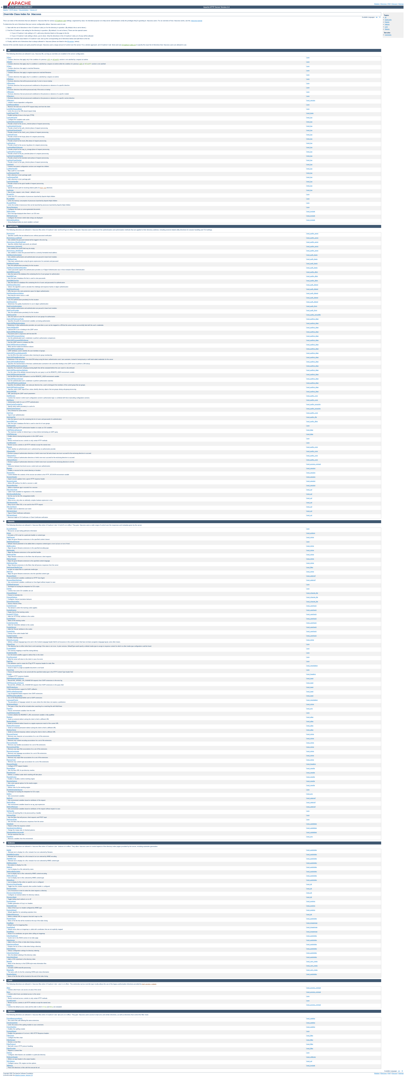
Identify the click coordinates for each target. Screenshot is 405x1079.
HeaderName (11, 918)
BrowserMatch (11, 576)
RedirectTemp (11, 730)
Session (9, 468)
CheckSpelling (11, 1027)
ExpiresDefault (11, 910)
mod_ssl (309, 489)
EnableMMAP (11, 648)
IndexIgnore (11, 940)
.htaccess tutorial (196, 21)
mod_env (309, 708)
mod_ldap (309, 430)
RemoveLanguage (13, 751)
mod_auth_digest (312, 285)
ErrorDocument (12, 657)
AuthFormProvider (13, 310)
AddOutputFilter (12, 563)
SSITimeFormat (12, 216)
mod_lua (309, 117)
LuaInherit (10, 164)
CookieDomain (12, 606)
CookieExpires (11, 610)
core (307, 57)
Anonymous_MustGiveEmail (16, 242)
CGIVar (9, 588)
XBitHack (10, 1065)
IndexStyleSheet (12, 957)
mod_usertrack (311, 606)
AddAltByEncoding (13, 854)
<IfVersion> (10, 100)
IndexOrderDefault (13, 953)
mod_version (310, 100)
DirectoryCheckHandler (14, 884)
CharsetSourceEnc (13, 601)
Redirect (9, 717)
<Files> (9, 66)
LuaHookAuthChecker (14, 126)
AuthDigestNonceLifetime (15, 293)
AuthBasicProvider (13, 263)
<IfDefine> (10, 79)
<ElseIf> (55, 59)
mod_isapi (309, 678)
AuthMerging (11, 396)
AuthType (10, 413)
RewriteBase (11, 768)
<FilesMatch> (11, 70)
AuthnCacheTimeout (13, 408)
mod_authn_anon (312, 233)
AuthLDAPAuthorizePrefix (15, 319)
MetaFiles (10, 965)
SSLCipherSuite (12, 489)
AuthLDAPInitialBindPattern (16, 361)
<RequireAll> (11, 451)
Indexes (387, 24)
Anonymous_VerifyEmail (15, 250)
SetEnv (9, 794)
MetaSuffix (10, 970)
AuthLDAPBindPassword (15, 332)
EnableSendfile (12, 653)
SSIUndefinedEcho (13, 220)
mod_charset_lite (312, 593)
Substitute (10, 824)
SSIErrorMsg (11, 211)
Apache (5, 10)
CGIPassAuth (11, 425)
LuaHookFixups (12, 134)
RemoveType (11, 760)
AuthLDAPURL (12, 391)
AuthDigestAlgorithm (13, 285)
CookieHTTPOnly (12, 614)
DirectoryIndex (11, 888)
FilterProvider (11, 1048)
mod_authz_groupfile (313, 315)
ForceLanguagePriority (14, 665)
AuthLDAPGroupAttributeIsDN (17, 353)
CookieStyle (11, 631)
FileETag (10, 661)
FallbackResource (13, 914)
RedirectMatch (11, 721)
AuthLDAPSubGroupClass (15, 387)
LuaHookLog (11, 143)
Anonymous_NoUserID (14, 246)
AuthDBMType (11, 276)
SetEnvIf (9, 798)
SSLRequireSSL (12, 502)
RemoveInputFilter (13, 747)
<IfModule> (10, 92)
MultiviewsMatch (12, 704)
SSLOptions (11, 1061)
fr (380, 17)
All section (70, 41)
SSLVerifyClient (12, 511)
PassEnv (10, 708)
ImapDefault (11, 927)
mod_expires (310, 901)
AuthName (10, 400)
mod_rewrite (310, 768)
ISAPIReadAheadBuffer (14, 696)
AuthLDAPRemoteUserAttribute (17, 370)
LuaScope (10, 190)
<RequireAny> (11, 455)
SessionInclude (12, 481)
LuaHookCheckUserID (14, 130)
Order (9, 1005)
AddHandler (11, 550)
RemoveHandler (12, 743)
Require (9, 447)
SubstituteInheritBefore (14, 828)
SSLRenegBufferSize (14, 494)
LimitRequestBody (13, 104)
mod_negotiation (312, 665)
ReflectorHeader (12, 1057)
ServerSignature (12, 207)
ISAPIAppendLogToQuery (15, 683)
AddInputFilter (11, 554)
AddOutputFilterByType (14, 567)
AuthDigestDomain (13, 289)
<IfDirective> (11, 83)
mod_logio (309, 113)
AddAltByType (11, 858)
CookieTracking (12, 636)
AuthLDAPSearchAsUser (15, 379)
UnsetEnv (10, 836)
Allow (8, 988)
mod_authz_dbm (312, 272)
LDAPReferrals (12, 434)
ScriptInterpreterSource (14, 789)
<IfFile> (9, 87)
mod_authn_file (311, 417)
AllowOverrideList (129, 45)
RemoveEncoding (13, 738)
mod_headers (311, 674)
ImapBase (10, 923)
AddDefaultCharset (13, 541)
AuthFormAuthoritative (14, 306)
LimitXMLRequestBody (14, 109)
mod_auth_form (311, 306)
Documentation (23, 10)
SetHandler (10, 811)
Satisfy (9, 464)
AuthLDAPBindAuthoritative (16, 323)
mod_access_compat (313, 464)
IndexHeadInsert (12, 936)
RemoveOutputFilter (13, 755)
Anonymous (11, 233)
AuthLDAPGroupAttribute (15, 349)
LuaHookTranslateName (15, 156)
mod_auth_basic (312, 255)
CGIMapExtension (13, 584)
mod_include (310, 211)
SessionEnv (11, 472)
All (385, 17)
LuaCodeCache (12, 117)
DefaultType (11, 644)
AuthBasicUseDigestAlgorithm (17, 267)
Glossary (394, 4)
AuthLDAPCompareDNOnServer (17, 340)
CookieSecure (11, 627)
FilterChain (10, 1035)
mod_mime (310, 537)
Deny (8, 992)
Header (9, 674)
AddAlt (9, 850)
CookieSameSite (12, 623)
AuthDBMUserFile (13, 280)
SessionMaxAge (12, 485)
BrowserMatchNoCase (14, 580)
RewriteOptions (12, 781)
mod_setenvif (310, 576)
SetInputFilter (11, 815)
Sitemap (401, 4)
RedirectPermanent (13, 725)
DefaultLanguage (12, 640)
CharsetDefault (12, 593)
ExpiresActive (11, 901)
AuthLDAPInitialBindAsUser (16, 357)
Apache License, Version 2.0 (24, 1075)
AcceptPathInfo (12, 529)
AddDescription (12, 863)
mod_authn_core (312, 400)
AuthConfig (388, 20)
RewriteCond (11, 772)
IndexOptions (11, 949)
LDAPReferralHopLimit (14, 430)
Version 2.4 (33, 10)
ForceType (10, 670)
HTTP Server (13, 10)
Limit (386, 27)
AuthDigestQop (12, 302)
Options (387, 29)
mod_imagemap (311, 923)
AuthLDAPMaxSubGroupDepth (17, 366)
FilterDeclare (11, 1040)
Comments (388, 35)
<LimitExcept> (11, 443)
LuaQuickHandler (12, 181)
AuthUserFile (11, 417)
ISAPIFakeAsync (12, 687)
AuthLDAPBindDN (13, 327)
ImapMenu (10, 931)
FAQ (389, 4)
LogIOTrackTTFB (12, 113)
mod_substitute (311, 824)
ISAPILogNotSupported (14, 691)
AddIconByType (12, 876)
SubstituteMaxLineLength (15, 832)
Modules (376, 4)
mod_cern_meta (311, 961)
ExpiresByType (12, 906)
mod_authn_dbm (312, 276)
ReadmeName (11, 974)
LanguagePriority (12, 700)
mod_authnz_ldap (312, 319)
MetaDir (9, 961)
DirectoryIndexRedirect (14, 893)
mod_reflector (311, 1057)
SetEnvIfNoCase (12, 807)
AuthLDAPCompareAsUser (16, 336)
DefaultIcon (10, 880)
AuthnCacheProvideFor (14, 404)
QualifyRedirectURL (13, 713)
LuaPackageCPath (13, 173)
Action (9, 533)
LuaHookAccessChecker (15, 122)
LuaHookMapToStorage (15, 147)
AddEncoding (11, 546)
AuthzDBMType (12, 421)
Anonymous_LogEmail (14, 238)
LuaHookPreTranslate (14, 151)
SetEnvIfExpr (11, 802)
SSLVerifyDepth (12, 515)
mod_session (310, 468)
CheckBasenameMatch (14, 1018)
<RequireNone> (12, 460)
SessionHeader (12, 477)
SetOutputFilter (12, 819)
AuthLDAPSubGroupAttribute (16, 383)
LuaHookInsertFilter (13, 139)
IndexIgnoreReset (13, 944)
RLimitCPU (10, 194)
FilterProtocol (11, 1044)
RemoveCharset (12, 734)
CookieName (11, 618)
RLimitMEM (10, 199)
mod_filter (309, 567)
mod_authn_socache (313, 404)
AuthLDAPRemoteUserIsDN (16, 374)
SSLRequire (11, 498)
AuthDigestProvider (13, 297)
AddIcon (9, 867)
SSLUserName (12, 507)
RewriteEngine (11, 777)
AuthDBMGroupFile (13, 272)
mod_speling (310, 1018)
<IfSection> (10, 96)
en (376, 17)
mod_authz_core (312, 396)
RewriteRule (11, 785)
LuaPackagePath (12, 177)
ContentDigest (11, 1031)
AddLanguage (11, 559)
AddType (10, 571)
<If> (48, 59)
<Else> (9, 57)
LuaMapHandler (12, 168)
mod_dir (309, 884)
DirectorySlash (11, 897)
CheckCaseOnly (12, 1023)
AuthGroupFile (11, 315)
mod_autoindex (311, 850)
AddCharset (11, 537)
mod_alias (309, 717)
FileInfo (387, 22)
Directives (384, 4)
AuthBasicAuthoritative (14, 255)
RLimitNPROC (11, 203)
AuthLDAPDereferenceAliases (17, 344)
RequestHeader (12, 764)
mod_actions (310, 533)
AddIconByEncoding (13, 871)
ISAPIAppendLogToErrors (15, 678)
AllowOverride (60, 21)
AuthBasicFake (12, 259)
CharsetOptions (12, 597)
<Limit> (9, 438)
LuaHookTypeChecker (14, 160)
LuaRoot (9, 186)
